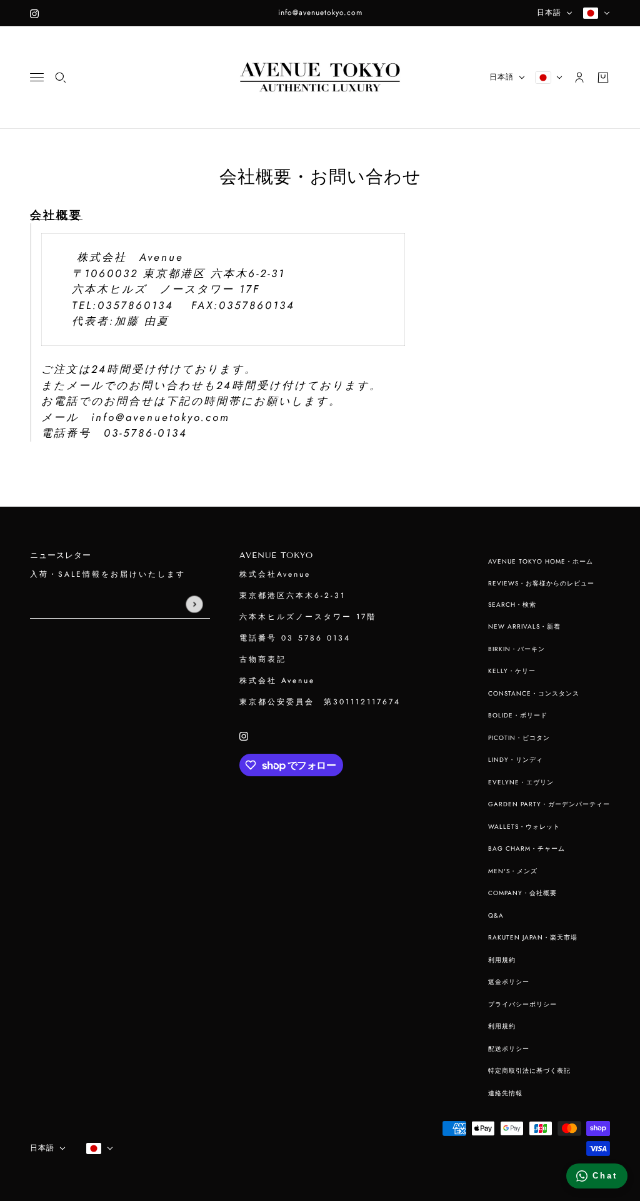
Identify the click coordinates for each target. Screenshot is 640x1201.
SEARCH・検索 (512, 604)
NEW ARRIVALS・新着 (524, 626)
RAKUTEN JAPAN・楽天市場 (533, 937)
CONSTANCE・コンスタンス (533, 693)
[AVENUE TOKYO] (320, 77)
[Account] (579, 77)
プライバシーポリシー (522, 1004)
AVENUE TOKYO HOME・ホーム (540, 561)
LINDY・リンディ (515, 759)
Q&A (496, 915)
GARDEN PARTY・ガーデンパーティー (549, 804)
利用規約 (502, 960)
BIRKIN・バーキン (516, 649)
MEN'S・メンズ (513, 871)
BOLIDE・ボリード (518, 715)
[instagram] (34, 13)
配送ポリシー (508, 1048)
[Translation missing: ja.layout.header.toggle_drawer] (37, 77)
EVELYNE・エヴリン (521, 782)
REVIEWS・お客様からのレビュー (541, 583)
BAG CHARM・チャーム (526, 848)
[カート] (603, 77)
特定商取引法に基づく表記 (529, 1070)
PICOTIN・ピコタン (519, 737)
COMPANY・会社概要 (522, 893)
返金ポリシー (508, 981)
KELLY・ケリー (512, 671)
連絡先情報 (505, 1093)
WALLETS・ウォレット (524, 826)
